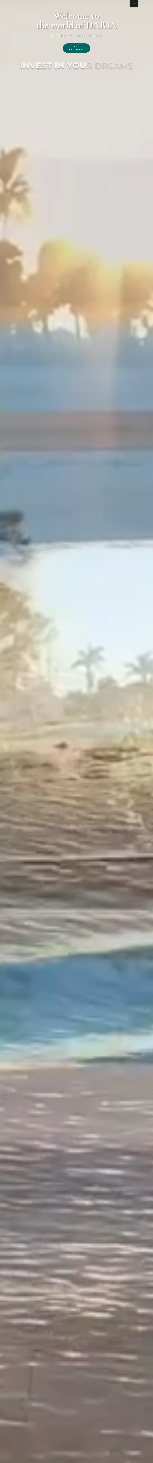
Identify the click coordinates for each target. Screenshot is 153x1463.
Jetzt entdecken (76, 48)
